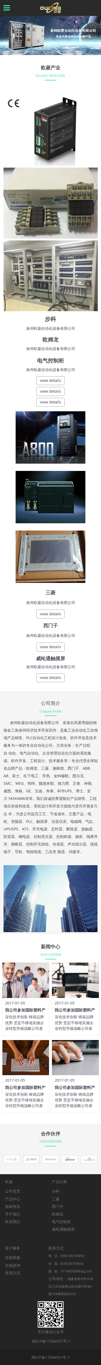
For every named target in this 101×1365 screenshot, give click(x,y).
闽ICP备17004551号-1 (51, 1341)
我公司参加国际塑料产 (25, 1010)
